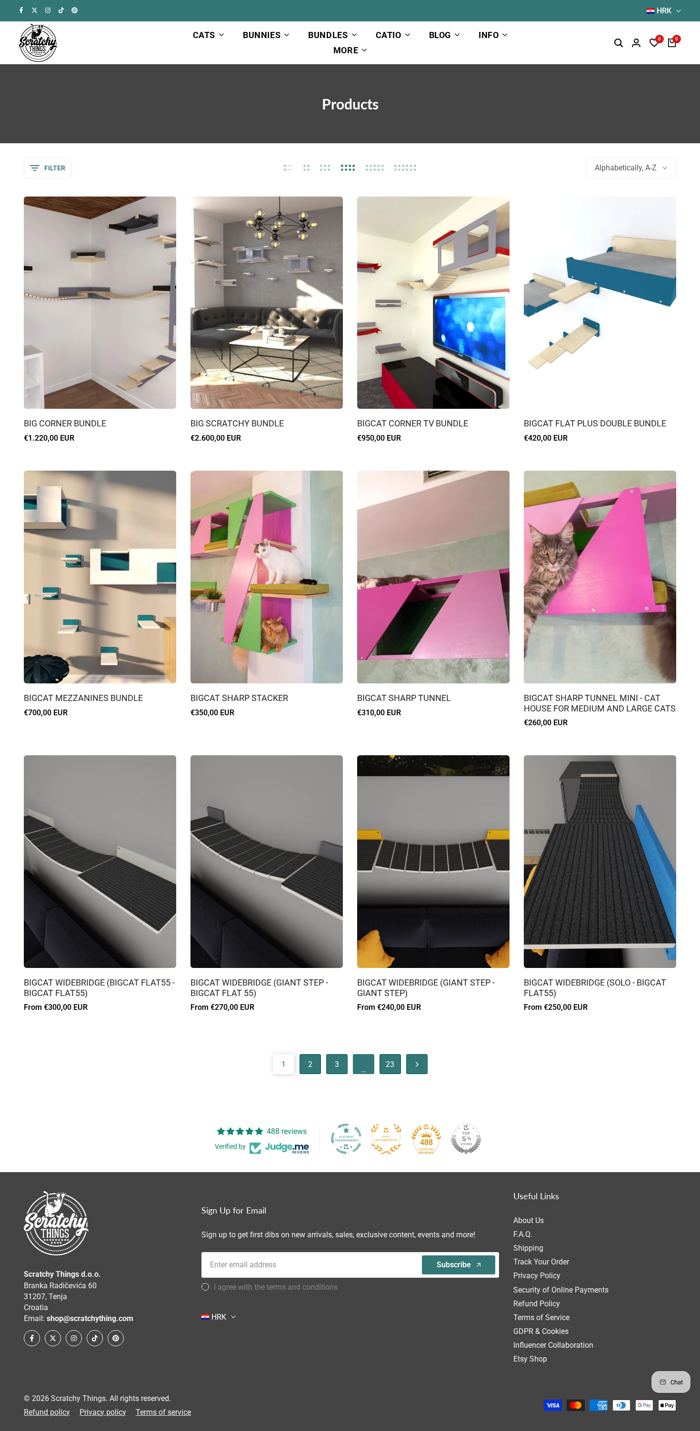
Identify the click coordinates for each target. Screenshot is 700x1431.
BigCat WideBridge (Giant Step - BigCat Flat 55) (259, 987)
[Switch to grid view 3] (325, 168)
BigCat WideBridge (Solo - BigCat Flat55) (595, 987)
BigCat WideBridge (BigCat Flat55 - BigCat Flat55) (99, 987)
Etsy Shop (530, 1358)
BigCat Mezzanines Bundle (83, 698)
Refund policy (47, 1412)
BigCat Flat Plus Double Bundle (595, 423)
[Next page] (417, 1064)
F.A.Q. (522, 1234)
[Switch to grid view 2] (306, 168)
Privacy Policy (536, 1275)
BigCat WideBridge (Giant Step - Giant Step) (426, 987)
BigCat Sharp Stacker (239, 698)
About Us (528, 1220)
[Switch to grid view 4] (348, 168)
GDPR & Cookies (541, 1331)
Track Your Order (541, 1261)
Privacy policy (103, 1412)
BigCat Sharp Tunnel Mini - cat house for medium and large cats (600, 703)
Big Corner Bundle (65, 423)
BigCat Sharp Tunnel (404, 698)
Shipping (528, 1248)
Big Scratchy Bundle (237, 423)
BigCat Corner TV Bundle (412, 423)
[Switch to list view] (288, 168)
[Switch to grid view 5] (374, 168)
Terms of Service (541, 1317)
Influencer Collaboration (553, 1345)
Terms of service (163, 1412)
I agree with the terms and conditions (276, 1287)
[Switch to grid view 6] (405, 168)
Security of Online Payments (561, 1289)
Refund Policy (536, 1303)
